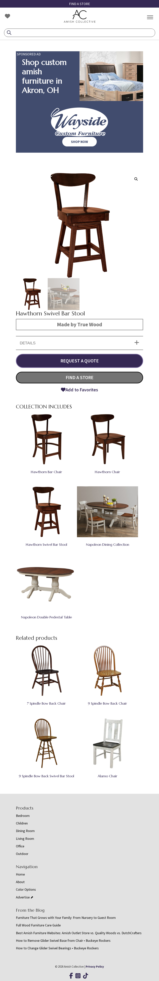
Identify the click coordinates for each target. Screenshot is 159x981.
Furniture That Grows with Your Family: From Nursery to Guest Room (66, 917)
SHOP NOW (79, 141)
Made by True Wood (79, 324)
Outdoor (22, 853)
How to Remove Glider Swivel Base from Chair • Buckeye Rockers (63, 940)
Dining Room (25, 831)
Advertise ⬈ (24, 897)
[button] (136, 179)
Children (22, 823)
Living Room (25, 838)
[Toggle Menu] (150, 17)
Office (20, 846)
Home (20, 874)
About (20, 882)
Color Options (26, 889)
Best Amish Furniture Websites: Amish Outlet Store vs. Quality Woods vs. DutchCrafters (79, 933)
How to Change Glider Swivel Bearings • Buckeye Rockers (57, 948)
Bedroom (23, 815)
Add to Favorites (82, 389)
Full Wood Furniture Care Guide (38, 925)
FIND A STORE (79, 4)
